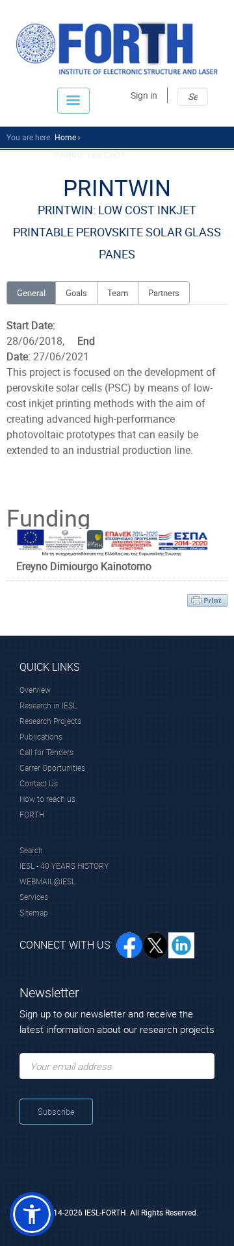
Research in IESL (48, 705)
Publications (41, 736)
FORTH (32, 814)
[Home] (117, 47)
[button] (32, 1214)
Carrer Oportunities (52, 767)
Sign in (144, 95)
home (65, 137)
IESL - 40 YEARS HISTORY (64, 865)
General (31, 293)
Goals (76, 293)
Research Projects (50, 721)
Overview (35, 689)
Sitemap (34, 912)
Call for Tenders (46, 752)
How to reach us (47, 798)
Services (34, 896)
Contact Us (39, 783)
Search (31, 850)
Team (117, 293)
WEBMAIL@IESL (47, 881)
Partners (163, 293)
